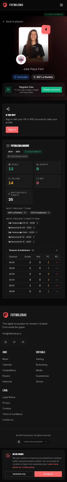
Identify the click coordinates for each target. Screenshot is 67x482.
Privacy (6, 402)
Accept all (48, 474)
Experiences (42, 376)
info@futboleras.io (11, 333)
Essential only (19, 474)
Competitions (9, 370)
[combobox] (35, 441)
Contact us (7, 419)
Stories (39, 381)
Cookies (6, 408)
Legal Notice (8, 397)
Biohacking (41, 364)
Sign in (12, 129)
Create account (51, 89)
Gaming (40, 359)
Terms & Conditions (12, 414)
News (5, 359)
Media (39, 370)
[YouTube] (23, 342)
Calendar (7, 364)
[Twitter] (14, 342)
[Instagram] (5, 342)
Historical (7, 381)
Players (6, 376)
